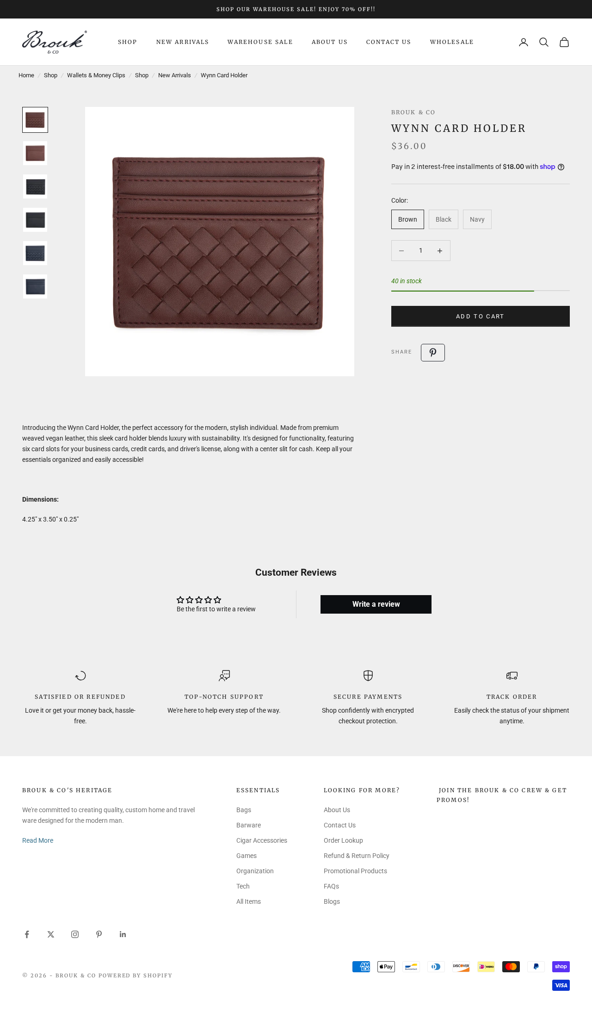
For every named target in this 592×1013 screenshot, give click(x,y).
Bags (243, 810)
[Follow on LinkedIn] (123, 934)
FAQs (331, 886)
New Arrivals (183, 41)
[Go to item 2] (35, 153)
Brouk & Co (413, 112)
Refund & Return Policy (356, 855)
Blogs (332, 901)
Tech (243, 886)
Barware (248, 825)
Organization (255, 871)
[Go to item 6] (35, 286)
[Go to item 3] (35, 186)
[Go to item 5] (35, 253)
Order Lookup (343, 840)
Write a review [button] (376, 604)
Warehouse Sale (260, 41)
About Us (330, 41)
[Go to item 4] (35, 220)
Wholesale (452, 41)
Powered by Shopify (136, 975)
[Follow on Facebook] (26, 934)
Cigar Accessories (261, 840)
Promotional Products (355, 871)
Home (26, 75)
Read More (37, 840)
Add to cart (480, 316)
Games (246, 855)
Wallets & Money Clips (96, 75)
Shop (128, 41)
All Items (248, 901)
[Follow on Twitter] (51, 934)
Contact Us (389, 41)
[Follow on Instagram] (75, 934)
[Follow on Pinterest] (99, 934)
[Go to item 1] (35, 120)
